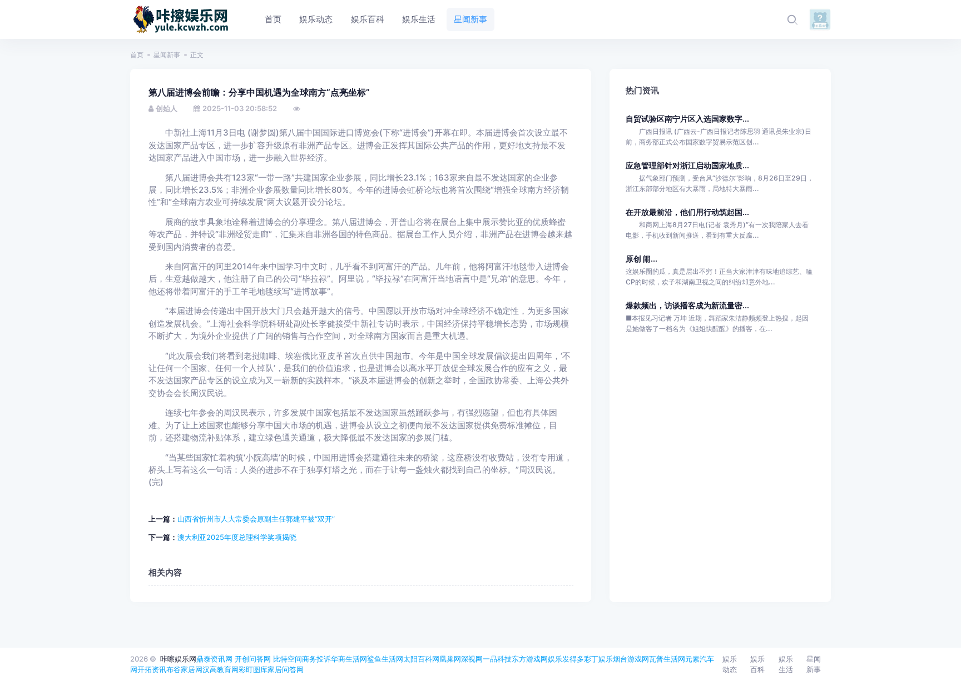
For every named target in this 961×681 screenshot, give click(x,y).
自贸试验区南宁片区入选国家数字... (687, 118)
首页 (136, 55)
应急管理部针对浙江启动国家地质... (687, 165)
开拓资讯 (151, 669)
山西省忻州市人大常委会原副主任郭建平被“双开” (256, 518)
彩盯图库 (253, 669)
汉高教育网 (220, 669)
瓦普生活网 (667, 658)
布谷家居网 (184, 669)
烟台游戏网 (631, 658)
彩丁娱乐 (598, 658)
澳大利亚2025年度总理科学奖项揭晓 (236, 537)
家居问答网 (286, 669)
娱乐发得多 (566, 658)
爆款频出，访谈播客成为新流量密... (687, 305)
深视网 (472, 658)
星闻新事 (166, 55)
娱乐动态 (729, 664)
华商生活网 (349, 658)
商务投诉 (316, 658)
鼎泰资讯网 (214, 658)
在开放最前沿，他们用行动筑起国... (687, 212)
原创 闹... (641, 258)
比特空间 (287, 658)
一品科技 (497, 658)
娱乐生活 (786, 664)
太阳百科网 (421, 658)
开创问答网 (253, 658)
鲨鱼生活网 (385, 658)
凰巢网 (450, 658)
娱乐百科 (757, 664)
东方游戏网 (530, 658)
